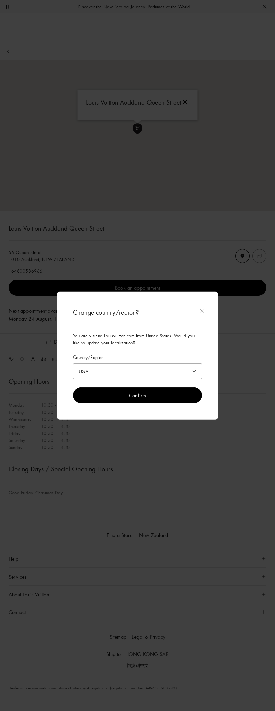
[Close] (201, 311)
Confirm (137, 395)
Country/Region (88, 357)
